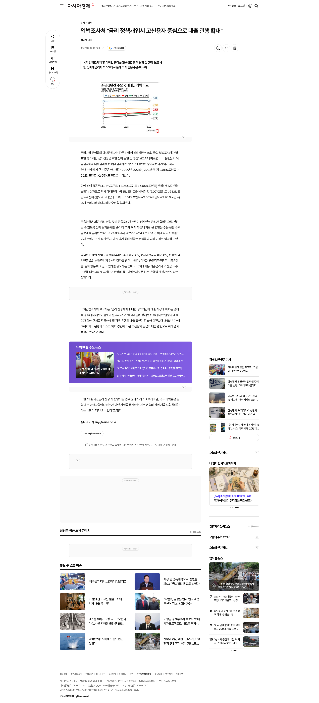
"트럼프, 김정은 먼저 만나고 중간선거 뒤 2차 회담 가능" (181, 601)
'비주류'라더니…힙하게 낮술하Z (107, 581)
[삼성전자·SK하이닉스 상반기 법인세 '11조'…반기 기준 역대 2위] (217, 417)
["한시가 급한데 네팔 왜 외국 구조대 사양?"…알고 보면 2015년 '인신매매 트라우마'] (251, 646)
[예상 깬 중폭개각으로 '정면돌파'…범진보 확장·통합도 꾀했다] (147, 589)
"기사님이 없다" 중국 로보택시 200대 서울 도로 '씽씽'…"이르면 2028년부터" (151, 353)
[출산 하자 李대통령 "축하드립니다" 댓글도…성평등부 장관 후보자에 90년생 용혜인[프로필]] (251, 603)
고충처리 (168, 674)
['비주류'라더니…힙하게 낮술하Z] (72, 589)
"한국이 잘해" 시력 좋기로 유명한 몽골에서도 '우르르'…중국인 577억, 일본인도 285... (151, 368)
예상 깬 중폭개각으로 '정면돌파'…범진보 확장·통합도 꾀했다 (181, 581)
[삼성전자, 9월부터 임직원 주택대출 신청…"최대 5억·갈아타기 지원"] (217, 388)
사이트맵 (179, 674)
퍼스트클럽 (100, 674)
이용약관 (158, 674)
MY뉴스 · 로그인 (236, 5)
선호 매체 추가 (118, 48)
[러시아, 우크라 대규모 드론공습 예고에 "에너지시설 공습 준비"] (217, 402)
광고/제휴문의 (76, 674)
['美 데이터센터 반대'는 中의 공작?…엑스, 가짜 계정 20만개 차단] (217, 431)
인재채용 (89, 674)
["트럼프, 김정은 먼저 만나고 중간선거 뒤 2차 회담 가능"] (147, 609)
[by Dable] (195, 532)
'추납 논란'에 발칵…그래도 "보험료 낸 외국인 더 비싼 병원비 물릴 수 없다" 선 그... (151, 361)
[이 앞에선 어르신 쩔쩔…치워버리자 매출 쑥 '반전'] (72, 609)
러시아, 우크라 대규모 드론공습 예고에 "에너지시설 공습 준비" (243, 398)
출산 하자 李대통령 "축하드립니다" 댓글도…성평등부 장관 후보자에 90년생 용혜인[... (151, 375)
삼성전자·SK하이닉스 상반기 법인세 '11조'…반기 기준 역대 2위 (242, 412)
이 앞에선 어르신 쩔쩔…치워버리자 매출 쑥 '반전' (106, 601)
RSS (131, 674)
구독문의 (112, 674)
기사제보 (122, 674)
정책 (90, 23)
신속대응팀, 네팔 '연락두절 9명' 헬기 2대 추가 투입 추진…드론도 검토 (182, 641)
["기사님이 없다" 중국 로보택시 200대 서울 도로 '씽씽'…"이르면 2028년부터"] (251, 632)
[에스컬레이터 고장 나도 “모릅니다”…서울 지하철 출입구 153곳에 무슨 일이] (72, 629)
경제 (83, 23)
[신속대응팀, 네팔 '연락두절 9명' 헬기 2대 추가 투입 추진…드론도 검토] (147, 649)
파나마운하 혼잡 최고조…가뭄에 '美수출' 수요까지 (243, 369)
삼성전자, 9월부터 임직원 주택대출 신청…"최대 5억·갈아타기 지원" (243, 383)
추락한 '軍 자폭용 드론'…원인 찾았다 (106, 641)
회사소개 (63, 674)
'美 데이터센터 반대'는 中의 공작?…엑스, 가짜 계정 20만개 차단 (243, 426)
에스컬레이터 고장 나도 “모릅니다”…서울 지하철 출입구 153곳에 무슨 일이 (107, 621)
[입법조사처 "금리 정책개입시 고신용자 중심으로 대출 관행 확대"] (130, 104)
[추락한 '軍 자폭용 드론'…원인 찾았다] (72, 649)
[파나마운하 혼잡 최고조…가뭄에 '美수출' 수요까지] (217, 374)
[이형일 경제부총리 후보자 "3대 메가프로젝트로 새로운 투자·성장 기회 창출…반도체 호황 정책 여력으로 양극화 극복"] (147, 629)
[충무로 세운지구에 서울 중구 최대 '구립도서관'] (251, 617)
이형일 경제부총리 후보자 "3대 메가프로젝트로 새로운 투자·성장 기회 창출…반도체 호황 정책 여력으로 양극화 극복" (181, 621)
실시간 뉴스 (106, 6)
